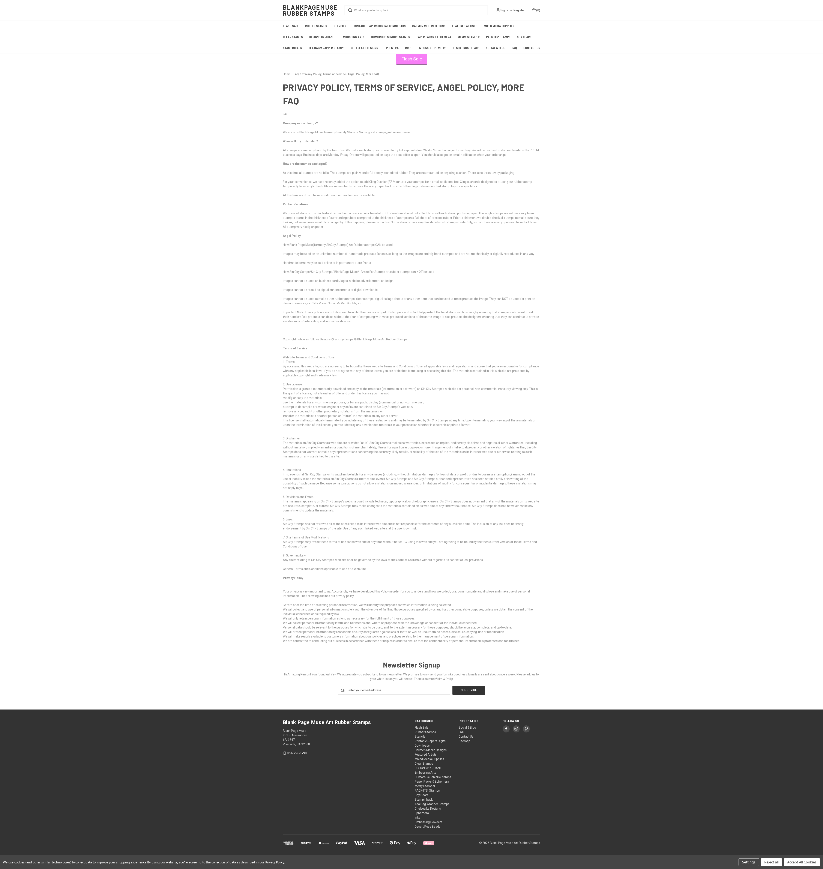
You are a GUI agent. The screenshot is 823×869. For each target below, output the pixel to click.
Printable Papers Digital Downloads (379, 26)
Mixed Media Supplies (499, 26)
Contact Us (531, 48)
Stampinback (292, 48)
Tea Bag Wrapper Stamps (326, 48)
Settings (748, 862)
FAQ (514, 48)
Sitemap (464, 741)
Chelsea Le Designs (364, 48)
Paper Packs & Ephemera (433, 37)
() (538, 10)
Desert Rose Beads (466, 48)
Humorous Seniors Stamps (390, 37)
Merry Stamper (469, 37)
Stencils (339, 26)
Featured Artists (464, 26)
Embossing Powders (432, 48)
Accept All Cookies (802, 862)
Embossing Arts (353, 37)
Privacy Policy (274, 862)
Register (519, 10)
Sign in (504, 10)
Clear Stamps (293, 37)
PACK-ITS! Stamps (498, 37)
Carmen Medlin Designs (429, 26)
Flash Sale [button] (411, 59)
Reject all (771, 862)
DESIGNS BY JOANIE (322, 37)
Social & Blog (495, 48)
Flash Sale (291, 26)
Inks (408, 48)
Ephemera (391, 48)
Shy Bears (524, 37)
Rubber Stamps (316, 26)
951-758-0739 (297, 753)
